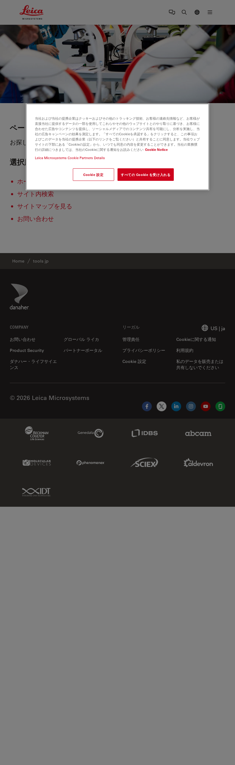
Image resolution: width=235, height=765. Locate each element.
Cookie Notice (156, 149)
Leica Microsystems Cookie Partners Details (70, 157)
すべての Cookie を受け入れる (145, 174)
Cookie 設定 (93, 174)
